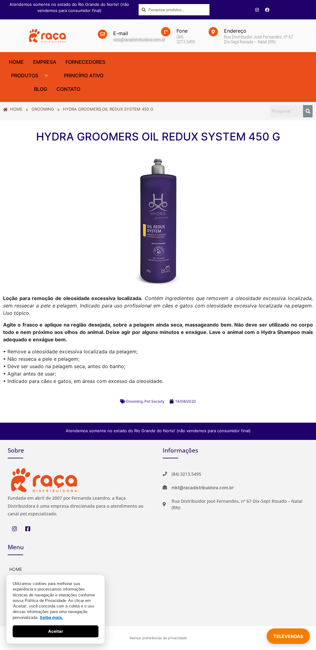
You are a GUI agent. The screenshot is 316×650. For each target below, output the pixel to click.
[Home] (80, 568)
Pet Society (154, 401)
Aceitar (55, 631)
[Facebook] (267, 10)
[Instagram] (257, 10)
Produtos (24, 75)
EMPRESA (44, 62)
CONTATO (68, 89)
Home (16, 62)
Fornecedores (85, 62)
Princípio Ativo (83, 75)
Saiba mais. (51, 617)
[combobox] (174, 9)
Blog (40, 89)
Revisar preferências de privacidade (158, 638)
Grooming (134, 401)
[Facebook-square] (27, 528)
